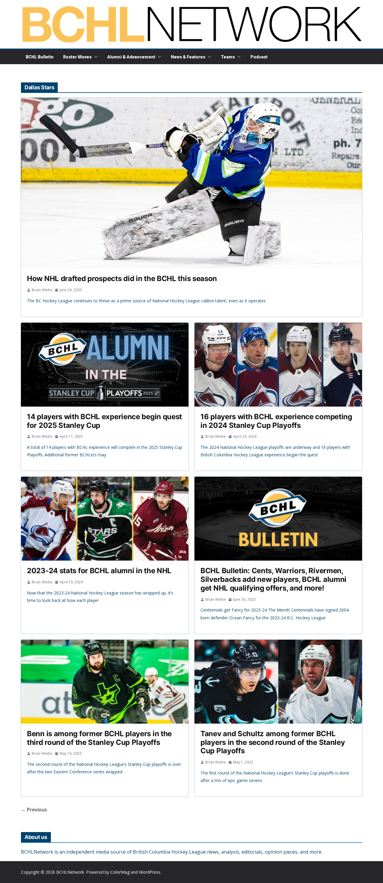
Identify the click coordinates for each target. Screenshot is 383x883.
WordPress (149, 872)
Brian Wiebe (42, 289)
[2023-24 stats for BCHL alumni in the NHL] (105, 519)
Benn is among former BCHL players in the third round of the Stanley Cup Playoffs (99, 738)
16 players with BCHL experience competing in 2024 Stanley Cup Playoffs (276, 421)
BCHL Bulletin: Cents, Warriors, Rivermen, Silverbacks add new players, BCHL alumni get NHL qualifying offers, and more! (273, 579)
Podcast (259, 57)
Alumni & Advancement (131, 57)
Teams (228, 57)
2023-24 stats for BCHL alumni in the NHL (99, 570)
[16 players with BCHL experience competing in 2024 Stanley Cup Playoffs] (278, 365)
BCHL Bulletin (40, 57)
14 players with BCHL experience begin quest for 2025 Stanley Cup (104, 421)
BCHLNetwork (70, 872)
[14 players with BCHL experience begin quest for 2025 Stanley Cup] (105, 365)
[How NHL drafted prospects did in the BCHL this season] (191, 183)
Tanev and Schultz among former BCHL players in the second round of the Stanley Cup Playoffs (272, 742)
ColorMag (120, 872)
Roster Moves (77, 57)
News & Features (188, 57)
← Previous (34, 809)
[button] (95, 57)
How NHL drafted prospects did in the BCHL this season (122, 278)
